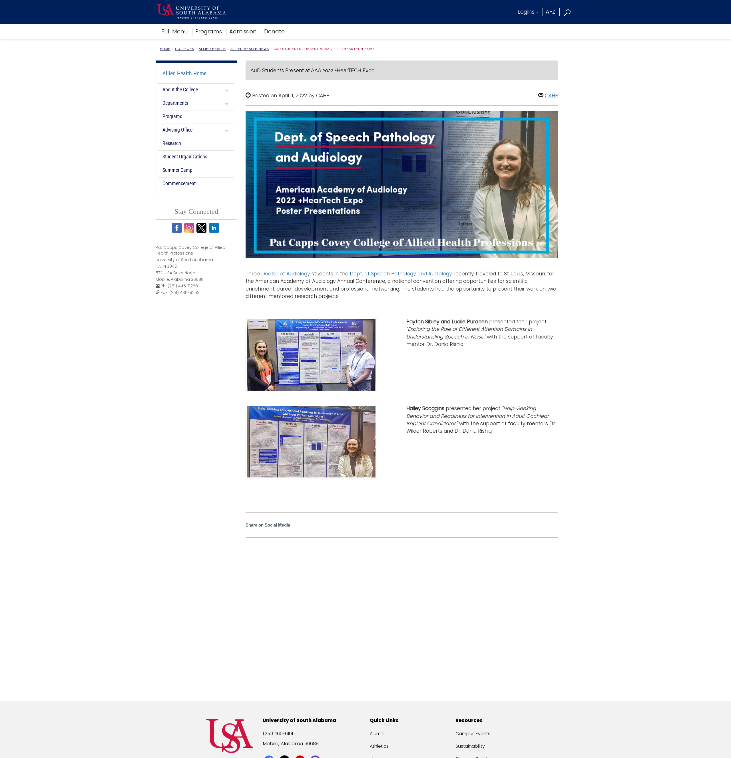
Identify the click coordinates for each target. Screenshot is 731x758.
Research (171, 143)
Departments (175, 103)
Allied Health (212, 49)
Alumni (377, 733)
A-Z (550, 12)
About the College (180, 89)
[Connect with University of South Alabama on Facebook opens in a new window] (270, 750)
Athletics (379, 746)
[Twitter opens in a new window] (202, 228)
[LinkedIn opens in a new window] (215, 228)
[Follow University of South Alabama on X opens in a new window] (285, 750)
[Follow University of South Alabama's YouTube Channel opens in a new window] (301, 750)
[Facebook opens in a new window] (178, 228)
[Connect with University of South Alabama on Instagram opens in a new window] (316, 750)
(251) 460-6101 (278, 733)
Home (165, 49)
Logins (526, 12)
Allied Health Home (184, 73)
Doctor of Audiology (285, 273)
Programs (208, 31)
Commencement (179, 183)
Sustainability (470, 746)
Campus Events (472, 733)
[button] (567, 12)
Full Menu (174, 31)
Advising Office (177, 130)
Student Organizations (184, 157)
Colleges (184, 49)
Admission (243, 31)
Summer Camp (177, 170)
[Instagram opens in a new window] (190, 228)
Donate (274, 31)
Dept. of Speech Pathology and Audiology (401, 273)
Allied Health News (249, 49)
